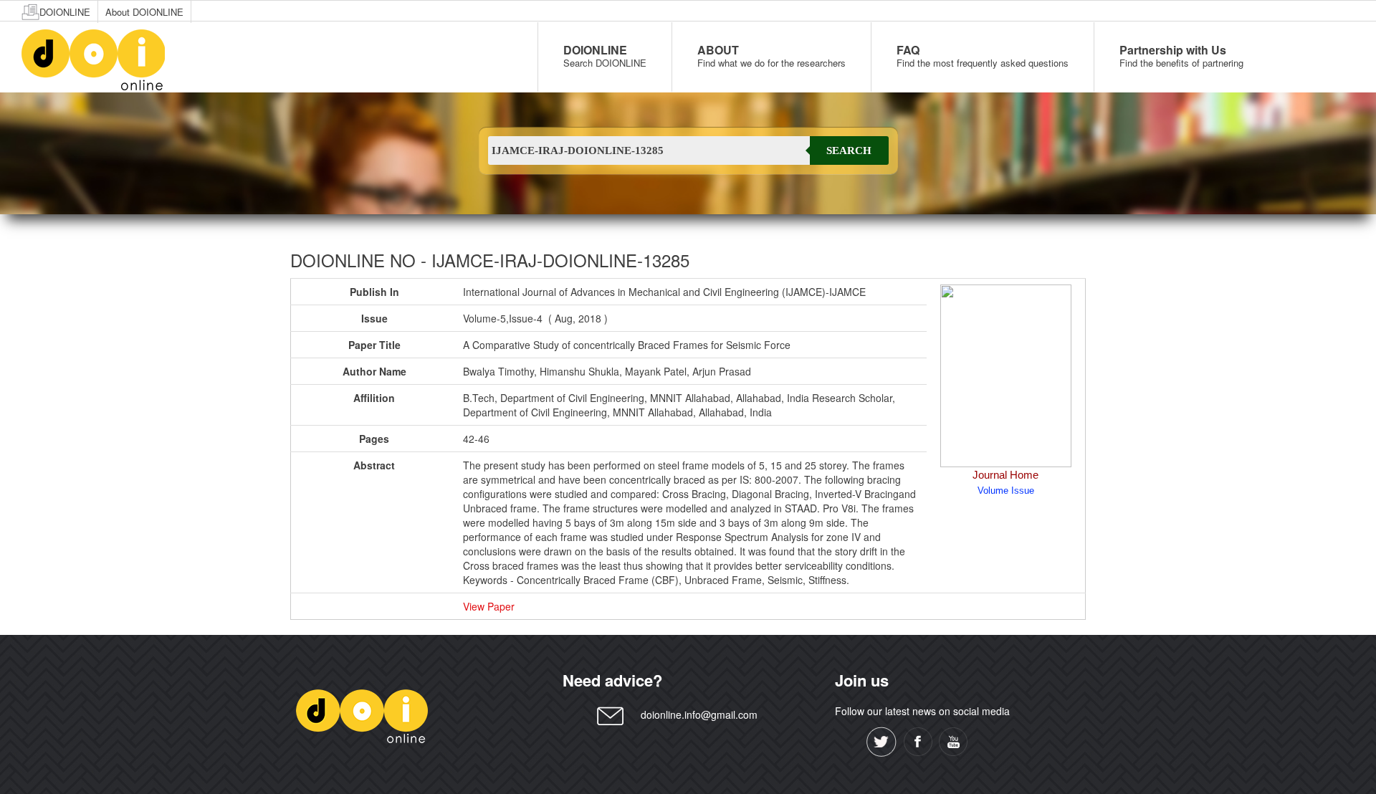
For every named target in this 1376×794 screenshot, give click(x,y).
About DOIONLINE (144, 12)
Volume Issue (1006, 490)
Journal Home (1005, 475)
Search (848, 150)
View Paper (489, 606)
